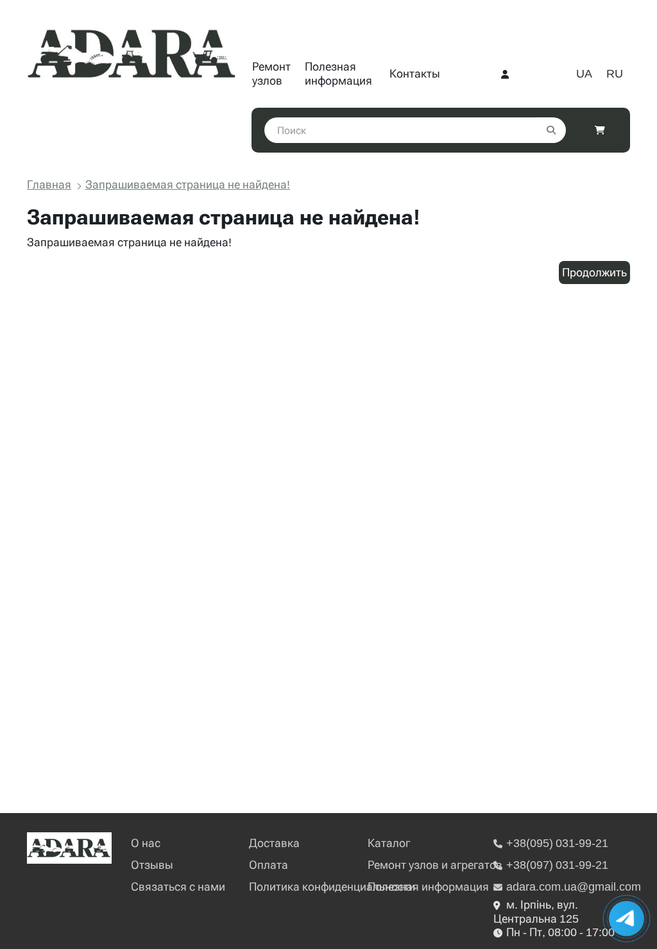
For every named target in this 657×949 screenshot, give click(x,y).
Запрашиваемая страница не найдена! (187, 184)
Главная (49, 184)
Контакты (414, 73)
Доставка (274, 843)
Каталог (389, 843)
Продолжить (594, 272)
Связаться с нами (178, 886)
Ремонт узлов (271, 73)
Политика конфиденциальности (332, 886)
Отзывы (152, 864)
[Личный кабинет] (505, 73)
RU (614, 73)
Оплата (268, 864)
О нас (145, 843)
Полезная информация (338, 73)
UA (584, 73)
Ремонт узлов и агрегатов (435, 864)
